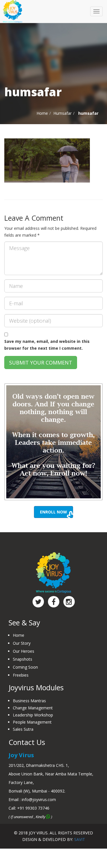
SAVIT (79, 839)
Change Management (33, 707)
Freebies (21, 675)
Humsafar (62, 113)
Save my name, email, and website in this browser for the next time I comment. (47, 345)
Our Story (22, 643)
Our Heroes (23, 651)
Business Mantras (29, 700)
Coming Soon (25, 667)
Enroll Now (53, 512)
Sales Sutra (23, 729)
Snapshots (22, 659)
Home (42, 113)
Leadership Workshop (33, 715)
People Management (32, 722)
